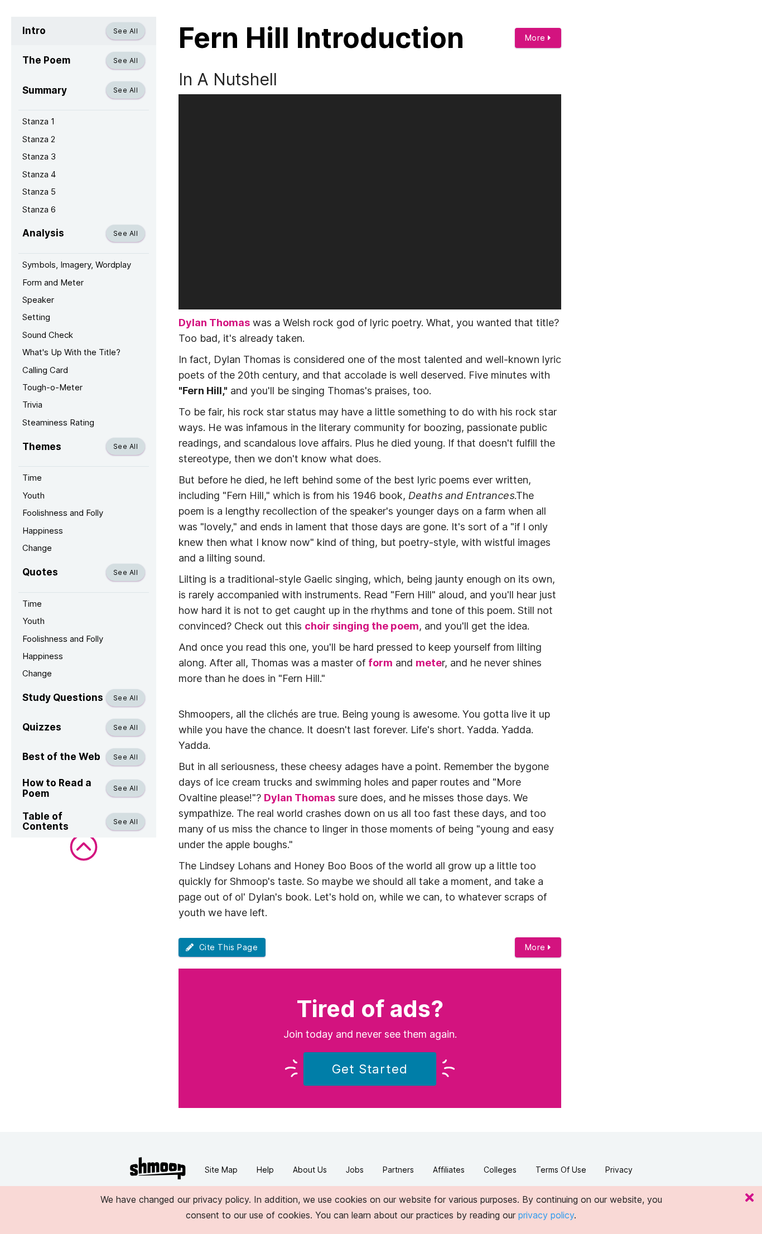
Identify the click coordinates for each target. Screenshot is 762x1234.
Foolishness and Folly (62, 512)
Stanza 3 (39, 156)
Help (265, 1169)
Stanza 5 (39, 191)
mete (429, 663)
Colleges (500, 1169)
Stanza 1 (38, 121)
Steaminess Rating (58, 422)
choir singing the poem (362, 626)
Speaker (38, 299)
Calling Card (45, 370)
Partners (398, 1169)
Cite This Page (226, 947)
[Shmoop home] (158, 1168)
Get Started (370, 1069)
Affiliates (449, 1169)
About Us (310, 1169)
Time (32, 477)
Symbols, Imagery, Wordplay (76, 264)
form (380, 663)
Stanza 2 (38, 139)
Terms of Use (561, 1169)
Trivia (32, 404)
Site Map (221, 1169)
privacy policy (546, 1215)
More (536, 37)
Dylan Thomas (214, 322)
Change (37, 548)
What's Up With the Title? (71, 352)
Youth (33, 495)
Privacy (619, 1169)
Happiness (42, 530)
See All (125, 31)
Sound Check (47, 335)
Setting (36, 317)
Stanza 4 (39, 174)
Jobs (355, 1169)
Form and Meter (53, 282)
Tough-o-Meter (52, 387)
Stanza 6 (39, 209)
